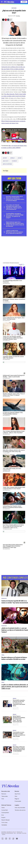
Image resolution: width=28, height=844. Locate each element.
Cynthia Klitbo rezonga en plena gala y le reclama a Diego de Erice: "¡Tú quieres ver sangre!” (14, 215)
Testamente (14, 161)
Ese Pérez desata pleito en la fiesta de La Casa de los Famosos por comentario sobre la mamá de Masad (15, 198)
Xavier (12, 98)
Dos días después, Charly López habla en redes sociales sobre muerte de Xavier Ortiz (13, 96)
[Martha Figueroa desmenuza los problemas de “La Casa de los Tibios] (7, 719)
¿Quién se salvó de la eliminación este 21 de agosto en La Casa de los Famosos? (14, 232)
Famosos (4, 598)
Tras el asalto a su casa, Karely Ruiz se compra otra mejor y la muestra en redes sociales (19, 734)
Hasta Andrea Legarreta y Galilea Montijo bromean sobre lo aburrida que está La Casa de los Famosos (15, 224)
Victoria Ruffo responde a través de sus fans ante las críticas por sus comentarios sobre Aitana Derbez (19, 702)
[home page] (9, 2)
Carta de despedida (7, 164)
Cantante (5, 158)
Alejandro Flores (16, 708)
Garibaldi (12, 158)
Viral (2, 655)
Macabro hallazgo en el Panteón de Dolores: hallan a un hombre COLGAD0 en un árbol (14, 658)
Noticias (14, 8)
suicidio (19, 158)
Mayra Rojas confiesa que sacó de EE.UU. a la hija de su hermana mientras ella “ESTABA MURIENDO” (19, 749)
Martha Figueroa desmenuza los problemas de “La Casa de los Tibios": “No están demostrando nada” (19, 718)
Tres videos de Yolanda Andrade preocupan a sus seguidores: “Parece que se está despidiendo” (14, 207)
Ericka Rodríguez (16, 754)
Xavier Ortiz (5, 161)
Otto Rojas (18, 15)
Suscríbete (24, 1)
